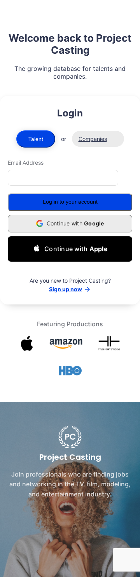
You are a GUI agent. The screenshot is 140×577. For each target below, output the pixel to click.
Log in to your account (70, 202)
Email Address (26, 162)
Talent (35, 139)
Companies (93, 138)
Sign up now (65, 289)
